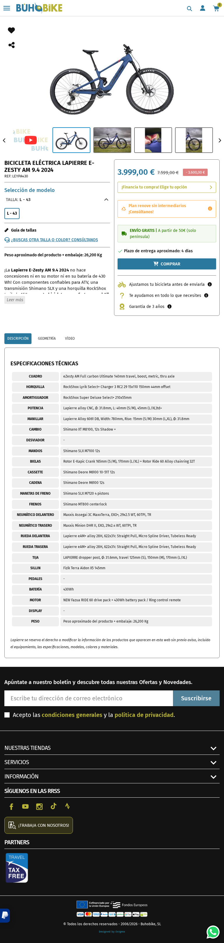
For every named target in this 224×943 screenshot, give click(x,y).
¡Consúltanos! (141, 211)
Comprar (170, 264)
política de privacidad (144, 714)
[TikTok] (53, 806)
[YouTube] (25, 806)
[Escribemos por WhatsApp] (211, 930)
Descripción (18, 338)
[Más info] (210, 209)
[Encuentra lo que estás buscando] (189, 9)
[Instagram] (39, 806)
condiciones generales (72, 714)
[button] (5, 916)
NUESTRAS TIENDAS (27, 747)
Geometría (47, 338)
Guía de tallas (22, 230)
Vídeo (70, 338)
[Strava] (67, 806)
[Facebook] (11, 806)
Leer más (15, 299)
